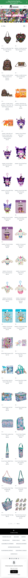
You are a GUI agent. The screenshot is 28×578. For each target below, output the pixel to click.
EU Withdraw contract (7, 550)
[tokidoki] (14, 6)
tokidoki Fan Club (6, 536)
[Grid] (24, 26)
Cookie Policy (14, 553)
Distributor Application (14, 547)
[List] (26, 26)
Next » (18, 523)
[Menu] (1, 6)
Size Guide (16, 536)
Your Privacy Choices (21, 550)
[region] (14, 2)
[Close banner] (26, 2)
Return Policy (6, 540)
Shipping (23, 536)
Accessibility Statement (8, 543)
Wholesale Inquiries (21, 543)
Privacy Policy (16, 540)
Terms (23, 540)
